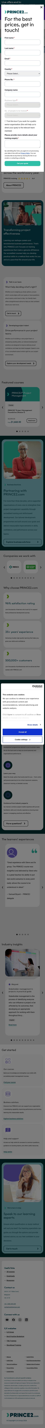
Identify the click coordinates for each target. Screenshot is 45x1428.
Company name (11, 90)
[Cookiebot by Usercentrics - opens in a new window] (32, 686)
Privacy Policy (25, 153)
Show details (32, 725)
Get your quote (22, 163)
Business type (10, 100)
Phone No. (9, 79)
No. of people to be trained (16, 111)
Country (8, 69)
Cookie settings (21, 739)
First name (9, 38)
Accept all (23, 732)
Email (7, 59)
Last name (9, 48)
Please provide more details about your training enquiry (21, 136)
